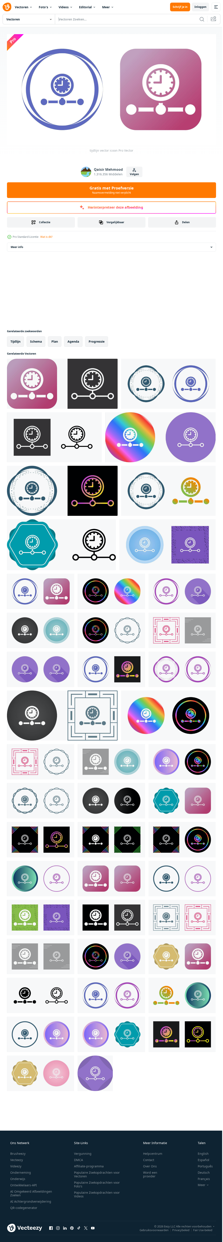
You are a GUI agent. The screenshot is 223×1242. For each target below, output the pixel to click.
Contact (145, 1158)
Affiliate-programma (87, 1164)
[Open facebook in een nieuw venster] (51, 1226)
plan (54, 340)
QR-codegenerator (23, 1206)
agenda (73, 340)
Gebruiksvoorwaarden (150, 1228)
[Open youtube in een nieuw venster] (93, 1226)
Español (200, 1158)
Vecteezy (16, 1158)
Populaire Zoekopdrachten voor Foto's (95, 1183)
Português (202, 1164)
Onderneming (20, 1171)
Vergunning (81, 1152)
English (200, 1152)
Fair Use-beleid (199, 1228)
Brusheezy (17, 1152)
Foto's (43, 7)
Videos (64, 7)
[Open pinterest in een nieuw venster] (72, 1226)
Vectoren (21, 7)
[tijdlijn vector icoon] (62, 382)
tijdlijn (15, 340)
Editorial (85, 7)
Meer (106, 7)
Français (201, 1177)
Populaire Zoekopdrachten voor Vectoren (95, 1173)
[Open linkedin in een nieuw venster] (65, 1226)
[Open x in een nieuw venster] (86, 1226)
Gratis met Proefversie (110, 188)
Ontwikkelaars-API (23, 1183)
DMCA (77, 1158)
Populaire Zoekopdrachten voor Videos (95, 1193)
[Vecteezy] (7, 7)
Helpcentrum (149, 1152)
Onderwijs (17, 1177)
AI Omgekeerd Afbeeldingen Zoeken (25, 1191)
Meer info (17, 245)
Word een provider (147, 1173)
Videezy (15, 1164)
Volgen (132, 172)
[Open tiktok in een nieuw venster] (79, 1226)
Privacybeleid (177, 1228)
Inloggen (197, 7)
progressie (97, 340)
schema (36, 340)
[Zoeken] (198, 19)
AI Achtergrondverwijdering (30, 1200)
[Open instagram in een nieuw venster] (58, 1226)
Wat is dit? (46, 235)
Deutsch (201, 1171)
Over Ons (147, 1164)
